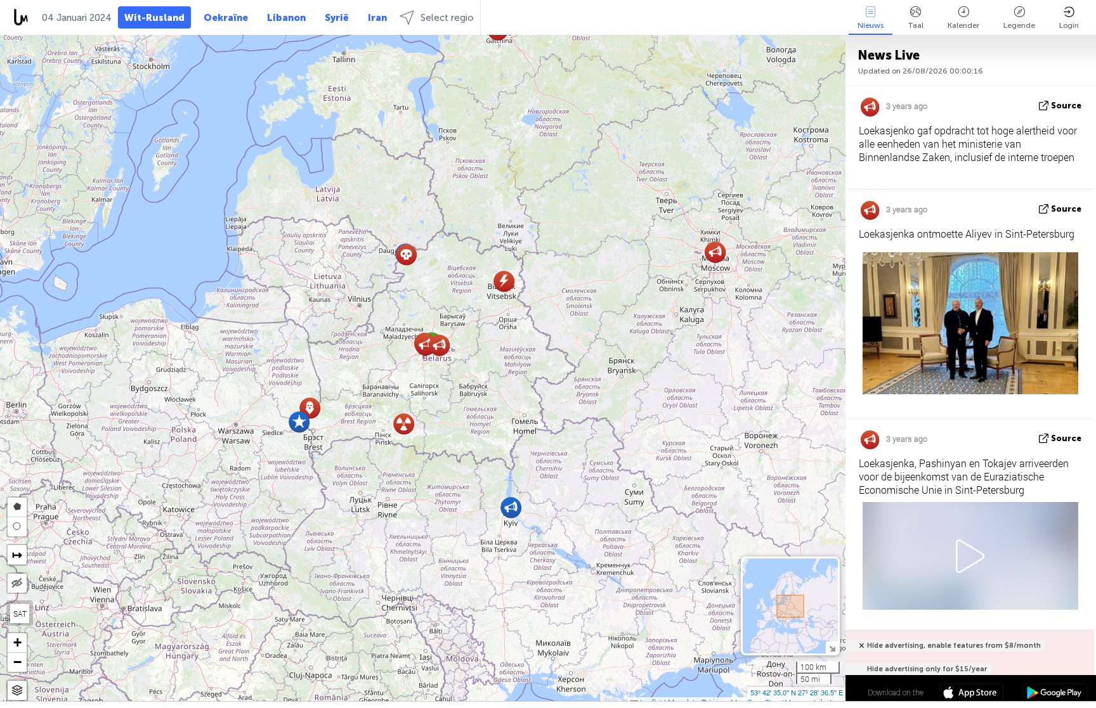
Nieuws (871, 25)
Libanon (286, 17)
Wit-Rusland (154, 17)
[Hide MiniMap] (832, 647)
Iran (377, 17)
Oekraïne (226, 17)
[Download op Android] (1054, 694)
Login (1069, 25)
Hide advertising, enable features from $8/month (954, 645)
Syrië (337, 17)
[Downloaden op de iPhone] (971, 694)
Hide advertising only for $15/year (927, 669)
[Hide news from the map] (17, 583)
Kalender (963, 25)
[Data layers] (17, 690)
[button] (299, 421)
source (1066, 105)
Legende (1019, 25)
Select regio (447, 17)
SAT (20, 613)
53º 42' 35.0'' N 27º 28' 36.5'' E (796, 692)
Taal (915, 25)
